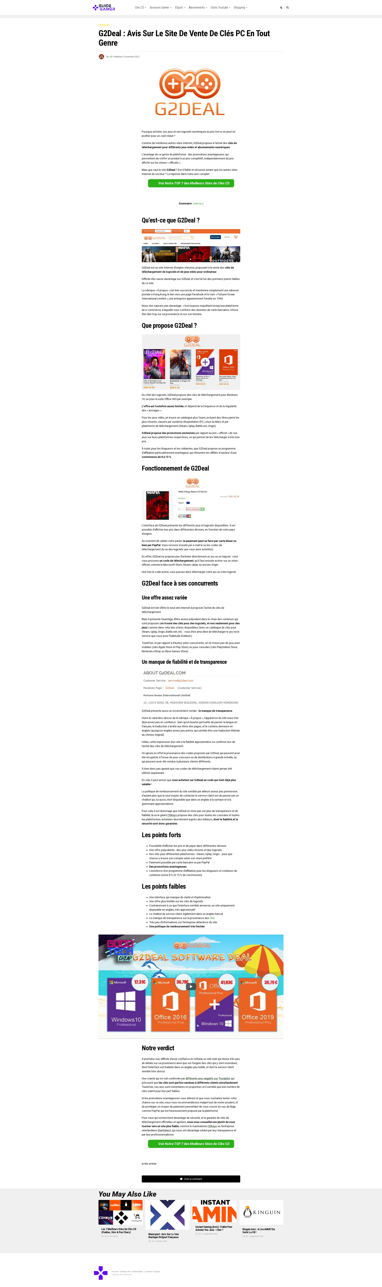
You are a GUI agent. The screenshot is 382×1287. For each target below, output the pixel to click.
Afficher (198, 203)
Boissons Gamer (159, 7)
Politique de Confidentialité (131, 1272)
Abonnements (197, 7)
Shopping (239, 7)
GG (111, 56)
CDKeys (172, 815)
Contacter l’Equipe (152, 1272)
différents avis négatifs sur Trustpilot (208, 1078)
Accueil (115, 1272)
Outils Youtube (219, 7)
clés (212, 918)
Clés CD (139, 7)
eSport (179, 7)
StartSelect (164, 1130)
